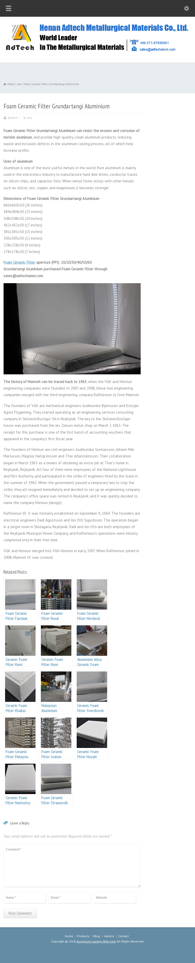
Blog (96, 936)
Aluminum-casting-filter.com (96, 941)
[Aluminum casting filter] (97, 51)
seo (29, 118)
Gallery (109, 936)
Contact (123, 936)
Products (83, 936)
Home (69, 936)
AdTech (13, 118)
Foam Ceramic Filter (19, 262)
